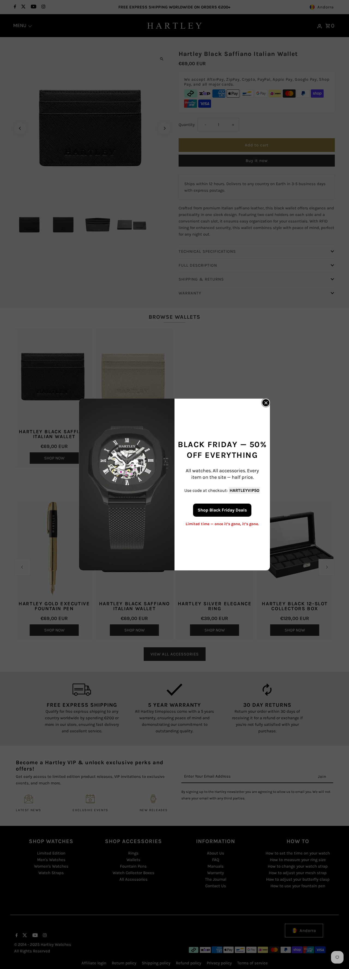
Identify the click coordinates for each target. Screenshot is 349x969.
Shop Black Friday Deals (222, 510)
